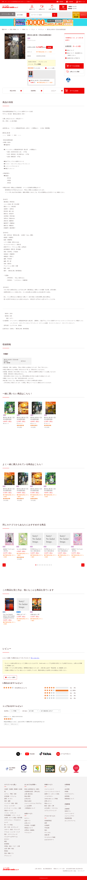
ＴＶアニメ (41, 29)
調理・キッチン (8, 798)
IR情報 (66, 791)
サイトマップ (81, 871)
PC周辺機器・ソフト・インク (12, 815)
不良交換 (47, 827)
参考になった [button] (7, 724)
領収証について (28, 827)
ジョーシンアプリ (69, 816)
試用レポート (48, 801)
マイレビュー (28, 832)
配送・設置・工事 (49, 805)
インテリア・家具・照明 (10, 803)
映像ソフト (25, 29)
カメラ (6, 822)
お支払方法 (27, 798)
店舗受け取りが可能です (73, 58)
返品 (46, 830)
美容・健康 (7, 801)
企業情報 (61, 1)
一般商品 (70, 6)
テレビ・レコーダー (9, 805)
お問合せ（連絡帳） (29, 830)
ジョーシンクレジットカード (52, 791)
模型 (5, 841)
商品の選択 (27, 796)
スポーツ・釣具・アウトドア (12, 829)
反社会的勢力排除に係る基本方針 (74, 868)
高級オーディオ (8, 810)
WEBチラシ (68, 811)
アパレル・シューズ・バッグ (12, 832)
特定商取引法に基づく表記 (69, 871)
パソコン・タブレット (10, 813)
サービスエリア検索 (50, 837)
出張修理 (47, 825)
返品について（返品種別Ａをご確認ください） (74, 54)
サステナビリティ (69, 794)
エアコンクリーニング (50, 810)
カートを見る (63, 8)
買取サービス (82, 1)
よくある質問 (28, 805)
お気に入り (42, 9)
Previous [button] (4, 565)
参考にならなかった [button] (14, 724)
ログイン (26, 818)
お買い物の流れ (28, 794)
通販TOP (4, 29)
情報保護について (69, 798)
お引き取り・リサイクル (51, 808)
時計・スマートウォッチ (10, 834)
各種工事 (47, 835)
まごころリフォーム (70, 820)
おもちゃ (6, 839)
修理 (46, 823)
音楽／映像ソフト (14, 29)
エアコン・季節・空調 (10, 794)
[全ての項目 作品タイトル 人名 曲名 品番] (22, 15)
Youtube (32, 754)
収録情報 (33, 90)
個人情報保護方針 (47, 868)
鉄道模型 (6, 843)
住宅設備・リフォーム (10, 796)
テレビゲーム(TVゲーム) (10, 836)
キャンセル (47, 832)
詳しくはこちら (35, 658)
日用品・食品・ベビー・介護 (12, 846)
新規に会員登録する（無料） (32, 789)
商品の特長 (13, 90)
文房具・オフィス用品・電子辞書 (13, 817)
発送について (70, 50)
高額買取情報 (68, 818)
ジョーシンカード (49, 789)
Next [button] (82, 565)
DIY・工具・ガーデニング (11, 827)
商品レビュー (48, 803)
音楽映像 (70, 8)
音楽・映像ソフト (9, 853)
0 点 (73, 6)
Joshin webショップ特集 (51, 798)
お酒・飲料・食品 (9, 848)
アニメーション (31, 40)
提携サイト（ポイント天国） (52, 794)
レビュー (53, 90)
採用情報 (67, 796)
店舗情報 (71, 1)
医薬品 (6, 851)
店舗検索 (67, 808)
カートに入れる (74, 66)
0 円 (75, 6)
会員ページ (32, 9)
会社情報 (67, 789)
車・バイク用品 (8, 824)
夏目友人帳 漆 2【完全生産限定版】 (40, 80)
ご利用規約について (29, 808)
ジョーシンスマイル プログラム (32, 803)
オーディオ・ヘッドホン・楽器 (12, 808)
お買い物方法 (52, 9)
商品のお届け (28, 801)
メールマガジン (66, 754)
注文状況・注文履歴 (29, 825)
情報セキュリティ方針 (59, 868)
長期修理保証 (48, 820)
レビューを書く (51, 68)
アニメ (33, 29)
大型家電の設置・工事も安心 (32, 791)
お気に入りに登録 (74, 71)
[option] (9, 414)
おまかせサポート (49, 839)
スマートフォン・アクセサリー (12, 820)
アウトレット (7, 855)
